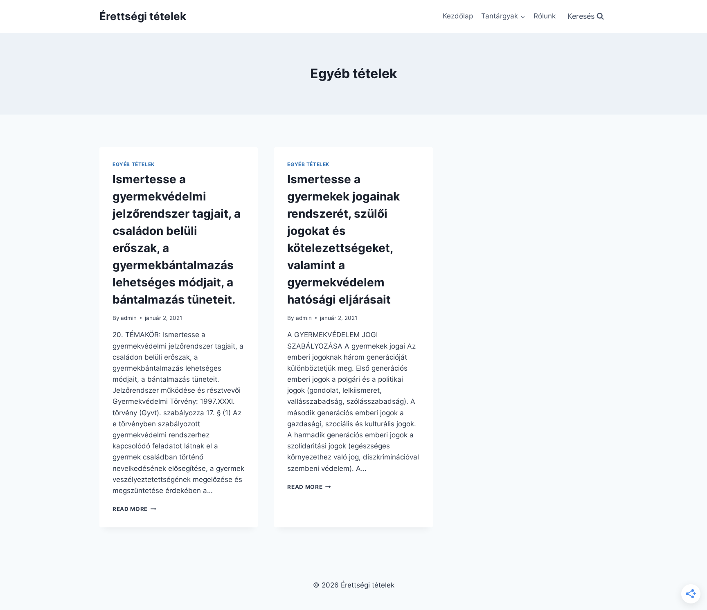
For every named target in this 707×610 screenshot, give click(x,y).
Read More (134, 509)
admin (129, 318)
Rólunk (545, 16)
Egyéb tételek (134, 164)
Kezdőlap (458, 16)
